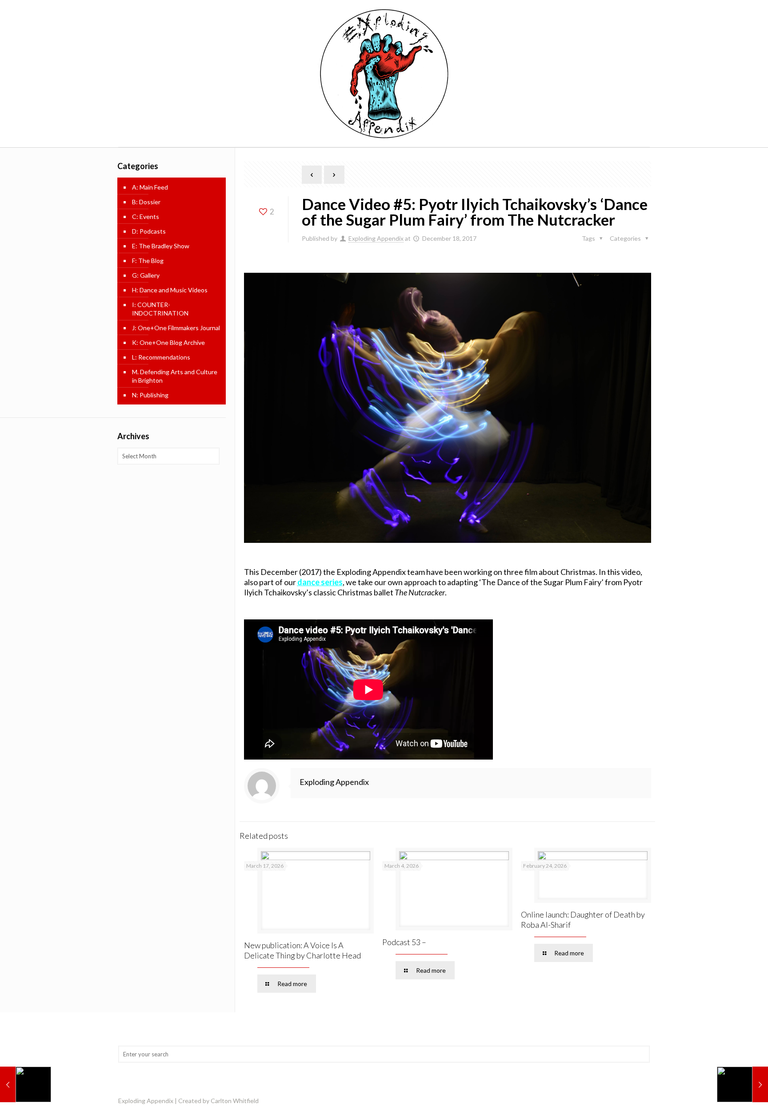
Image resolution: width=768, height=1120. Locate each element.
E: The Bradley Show (160, 246)
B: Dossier (146, 202)
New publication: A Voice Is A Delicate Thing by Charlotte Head (302, 950)
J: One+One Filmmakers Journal (176, 328)
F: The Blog (148, 260)
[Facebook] (636, 1100)
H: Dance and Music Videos (170, 290)
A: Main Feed (150, 187)
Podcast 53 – (404, 942)
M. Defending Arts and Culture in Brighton (174, 376)
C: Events (145, 216)
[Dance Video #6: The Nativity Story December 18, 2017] (742, 1084)
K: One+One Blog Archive (168, 342)
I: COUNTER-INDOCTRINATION (160, 309)
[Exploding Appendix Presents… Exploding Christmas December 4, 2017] (25, 1084)
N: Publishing (150, 395)
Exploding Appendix (376, 238)
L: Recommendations (161, 357)
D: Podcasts (149, 231)
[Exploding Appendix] (384, 73)
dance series (320, 582)
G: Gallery (146, 275)
